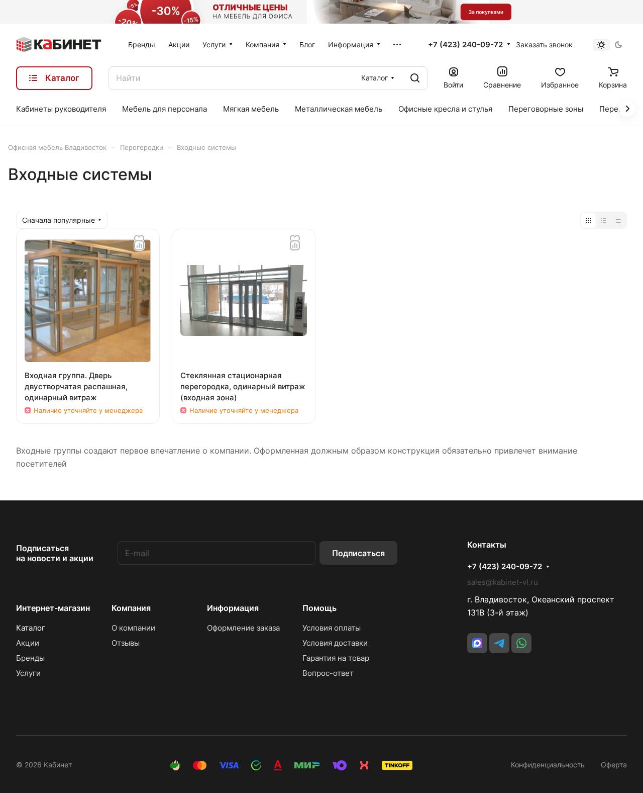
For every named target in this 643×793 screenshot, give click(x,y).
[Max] (477, 643)
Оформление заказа (243, 628)
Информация (233, 608)
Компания (131, 608)
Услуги (28, 673)
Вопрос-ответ (328, 673)
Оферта (614, 764)
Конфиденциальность (548, 764)
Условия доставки (335, 643)
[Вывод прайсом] (618, 220)
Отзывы (126, 643)
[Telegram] (499, 643)
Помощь (319, 608)
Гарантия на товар (335, 658)
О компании (133, 628)
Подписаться (358, 553)
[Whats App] (521, 643)
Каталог (30, 628)
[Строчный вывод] (603, 220)
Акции (27, 643)
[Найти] (414, 78)
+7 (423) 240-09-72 (465, 44)
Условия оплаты (331, 628)
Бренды (30, 658)
